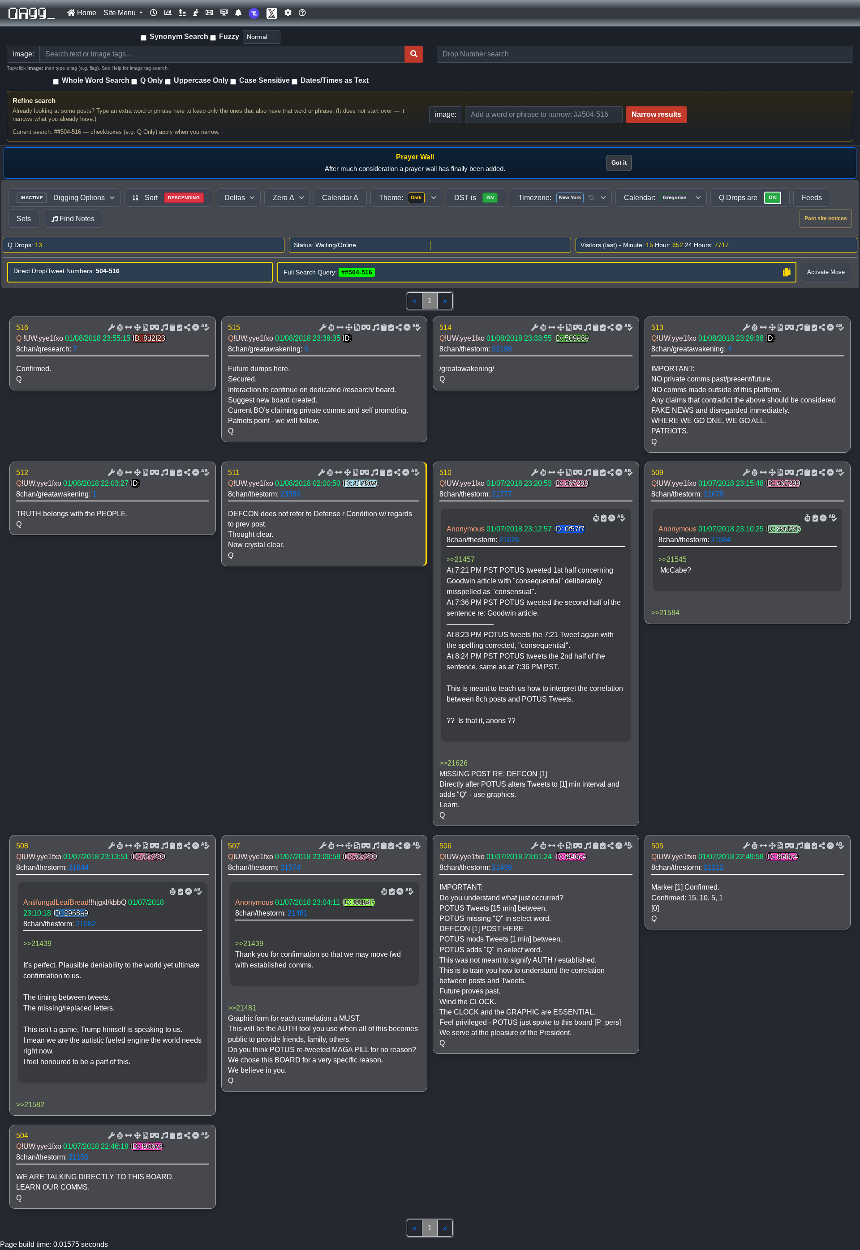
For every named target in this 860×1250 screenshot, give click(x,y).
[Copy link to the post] (186, 327)
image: (445, 114)
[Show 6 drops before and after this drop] (127, 327)
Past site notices (825, 218)
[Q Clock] (153, 13)
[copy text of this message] (178, 327)
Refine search (34, 100)
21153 (78, 1157)
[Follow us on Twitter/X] (272, 13)
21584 (721, 540)
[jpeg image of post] (144, 327)
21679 (714, 494)
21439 (502, 867)
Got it (619, 162)
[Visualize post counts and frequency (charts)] (168, 13)
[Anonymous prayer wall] (195, 13)
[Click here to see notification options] (238, 13)
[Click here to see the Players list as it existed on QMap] (182, 13)
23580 (290, 494)
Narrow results (656, 114)
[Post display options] (110, 327)
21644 (79, 867)
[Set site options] (288, 13)
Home (85, 13)
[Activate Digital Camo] (153, 327)
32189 (502, 349)
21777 (502, 494)
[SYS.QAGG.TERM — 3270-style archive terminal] (224, 13)
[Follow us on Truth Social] (254, 13)
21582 (86, 924)
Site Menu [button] (120, 13)
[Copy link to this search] (786, 272)
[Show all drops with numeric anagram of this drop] (136, 327)
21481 (298, 913)
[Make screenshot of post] (171, 327)
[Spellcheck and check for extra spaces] (204, 327)
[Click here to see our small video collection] (209, 13)
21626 (509, 540)
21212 (714, 867)
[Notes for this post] (163, 327)
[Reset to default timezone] (591, 198)
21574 (290, 867)
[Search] (413, 54)
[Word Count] (119, 327)
